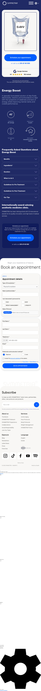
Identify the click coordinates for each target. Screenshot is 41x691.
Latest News (5, 443)
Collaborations (6, 425)
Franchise (5, 449)
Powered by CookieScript (3, 690)
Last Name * (5, 329)
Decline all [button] (1, 648)
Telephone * (5, 337)
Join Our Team (6, 430)
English (23, 438)
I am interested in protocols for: (11, 299)
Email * (4, 344)
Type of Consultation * (8, 283)
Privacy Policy (25, 361)
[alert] (20, 580)
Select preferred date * (9, 291)
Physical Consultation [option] (10, 286)
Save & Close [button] (2, 646)
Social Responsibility (8, 428)
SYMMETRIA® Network (8, 419)
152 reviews (27, 74)
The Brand (5, 417)
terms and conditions (15, 358)
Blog (3, 438)
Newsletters (5, 441)
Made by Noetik (35, 465)
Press (3, 446)
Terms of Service (33, 361)
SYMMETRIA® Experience (9, 422)
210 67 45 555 (25, 63)
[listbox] (20, 287)
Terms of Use (21, 463)
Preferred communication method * (12, 352)
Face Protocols (25, 419)
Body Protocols (25, 422)
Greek (23, 441)
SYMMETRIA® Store (26, 428)
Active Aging (25, 417)
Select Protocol (6, 309)
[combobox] (20, 312)
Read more (1, 473)
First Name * (5, 321)
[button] (20, 669)
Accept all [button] (1, 647)
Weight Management (27, 425)
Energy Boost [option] (7, 312)
